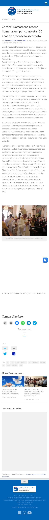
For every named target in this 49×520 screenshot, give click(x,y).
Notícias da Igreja (8, 19)
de (29, 362)
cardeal (17, 362)
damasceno (23, 362)
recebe (8, 365)
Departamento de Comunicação (15, 40)
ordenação (42, 362)
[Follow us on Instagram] (24, 513)
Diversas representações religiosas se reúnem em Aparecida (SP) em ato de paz (10, 391)
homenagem (35, 362)
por (3, 365)
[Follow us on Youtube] (29, 513)
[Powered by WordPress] (18, 507)
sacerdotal (14, 365)
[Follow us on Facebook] (20, 513)
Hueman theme (34, 507)
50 (7, 362)
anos (12, 362)
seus (21, 365)
